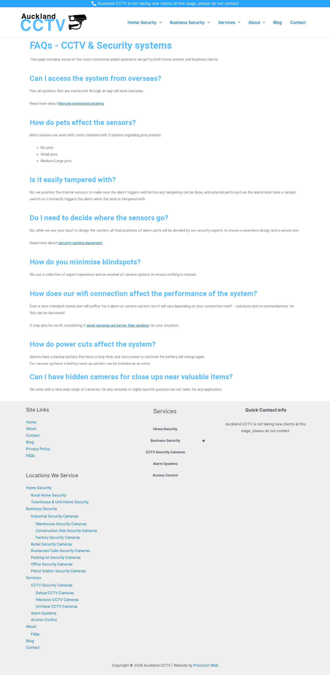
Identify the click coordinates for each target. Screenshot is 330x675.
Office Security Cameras (51, 564)
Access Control (44, 619)
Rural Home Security (48, 495)
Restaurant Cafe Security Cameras (60, 550)
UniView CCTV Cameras (57, 606)
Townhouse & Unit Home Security (60, 502)
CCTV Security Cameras (51, 585)
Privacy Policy (38, 449)
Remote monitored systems (81, 103)
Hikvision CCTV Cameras (57, 599)
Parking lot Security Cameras (56, 557)
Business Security (187, 22)
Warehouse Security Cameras (61, 524)
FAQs (30, 455)
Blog (277, 22)
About (254, 22)
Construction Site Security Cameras (66, 530)
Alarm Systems (44, 613)
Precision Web (206, 665)
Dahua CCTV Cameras (55, 593)
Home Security (142, 22)
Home (31, 422)
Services (226, 22)
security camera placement (80, 243)
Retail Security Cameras (51, 544)
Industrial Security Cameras (54, 516)
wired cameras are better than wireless (117, 325)
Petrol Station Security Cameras (58, 571)
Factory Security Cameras (58, 537)
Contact (298, 22)
